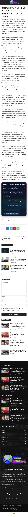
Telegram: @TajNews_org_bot (12, 213)
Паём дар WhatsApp (15, 201)
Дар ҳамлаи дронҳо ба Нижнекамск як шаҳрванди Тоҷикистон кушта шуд (17, 334)
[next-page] (5, 274)
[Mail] (6, 498)
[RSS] (9, 498)
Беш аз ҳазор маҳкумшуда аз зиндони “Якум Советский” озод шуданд (18, 352)
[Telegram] (13, 498)
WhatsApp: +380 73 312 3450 (12, 209)
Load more (13, 357)
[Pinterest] (14, 228)
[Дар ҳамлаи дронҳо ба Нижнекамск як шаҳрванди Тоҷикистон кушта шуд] (5, 334)
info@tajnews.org (13, 488)
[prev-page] (2, 274)
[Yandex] (19, 498)
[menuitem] (14, 513)
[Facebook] (7, 228)
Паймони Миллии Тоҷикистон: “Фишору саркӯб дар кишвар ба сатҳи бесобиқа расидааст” (18, 259)
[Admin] (2, 220)
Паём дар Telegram (15, 205)
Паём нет (4, 252)
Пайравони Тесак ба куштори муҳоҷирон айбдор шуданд (6, 238)
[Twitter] (11, 228)
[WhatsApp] (18, 228)
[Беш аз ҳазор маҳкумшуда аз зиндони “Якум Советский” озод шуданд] (5, 352)
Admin (6, 220)
